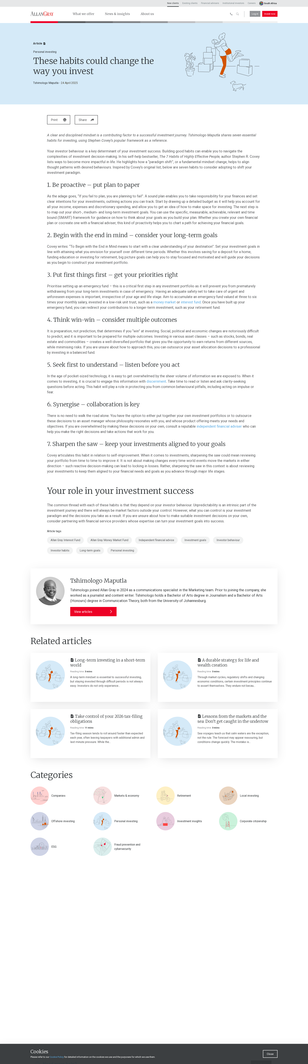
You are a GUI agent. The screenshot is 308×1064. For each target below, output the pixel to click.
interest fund (191, 302)
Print (54, 120)
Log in (255, 13)
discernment (156, 381)
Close (270, 1054)
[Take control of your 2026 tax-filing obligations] (50, 731)
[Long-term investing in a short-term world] (50, 675)
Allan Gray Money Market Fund (109, 540)
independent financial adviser (219, 426)
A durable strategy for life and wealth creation (228, 663)
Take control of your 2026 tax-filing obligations (106, 719)
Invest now (269, 13)
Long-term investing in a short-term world (107, 663)
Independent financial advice (156, 540)
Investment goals (195, 540)
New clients (173, 3)
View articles (83, 612)
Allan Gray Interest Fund (65, 540)
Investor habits (60, 550)
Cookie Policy (57, 1057)
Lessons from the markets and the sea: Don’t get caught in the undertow (232, 719)
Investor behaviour (228, 540)
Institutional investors (233, 3)
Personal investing (122, 550)
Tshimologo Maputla (45, 83)
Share (83, 120)
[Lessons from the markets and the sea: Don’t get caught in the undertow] (177, 731)
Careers (252, 3)
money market (164, 302)
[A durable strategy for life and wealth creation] (177, 675)
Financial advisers (210, 3)
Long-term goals (90, 550)
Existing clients (189, 3)
